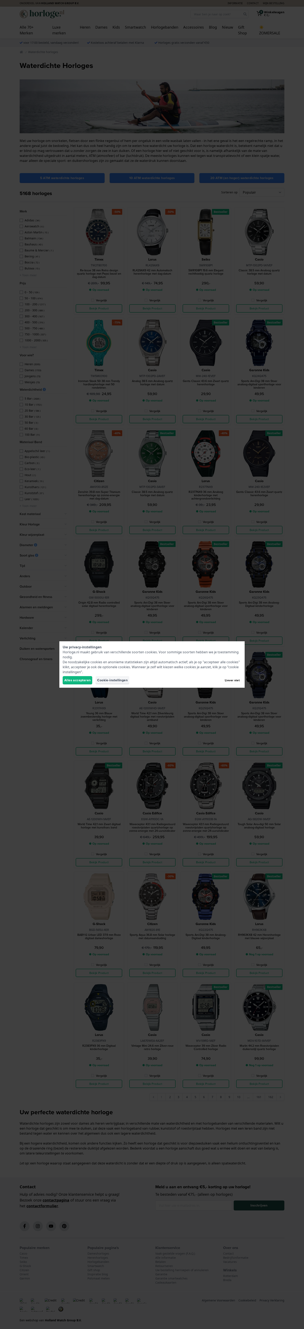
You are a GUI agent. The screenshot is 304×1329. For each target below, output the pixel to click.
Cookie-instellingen (112, 680)
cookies (151, 652)
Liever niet (232, 680)
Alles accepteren (77, 680)
